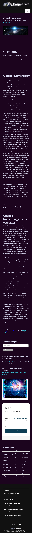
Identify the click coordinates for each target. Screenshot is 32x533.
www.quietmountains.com (10, 331)
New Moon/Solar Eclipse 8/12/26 (13, 509)
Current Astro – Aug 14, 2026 (12, 503)
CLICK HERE (10, 361)
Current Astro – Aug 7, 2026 (12, 515)
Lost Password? (16, 437)
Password (8, 418)
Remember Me (10, 426)
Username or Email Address (12, 411)
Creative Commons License (12, 493)
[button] (27, 11)
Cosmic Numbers (8, 22)
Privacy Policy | (16, 530)
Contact (7, 490)
